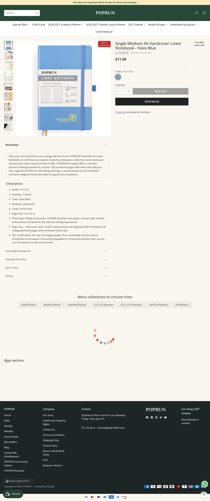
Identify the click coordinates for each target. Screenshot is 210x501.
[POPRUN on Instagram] (156, 418)
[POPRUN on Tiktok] (161, 418)
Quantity (120, 85)
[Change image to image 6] (8, 96)
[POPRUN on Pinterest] (151, 418)
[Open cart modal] (204, 13)
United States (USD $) (19, 481)
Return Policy (12, 267)
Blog (6, 447)
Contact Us (49, 429)
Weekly (8, 426)
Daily (7, 420)
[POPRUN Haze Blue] (63, 88)
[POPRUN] (105, 13)
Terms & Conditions (54, 435)
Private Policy (50, 445)
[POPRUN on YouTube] (165, 418)
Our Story (48, 415)
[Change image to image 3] (8, 66)
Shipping (120, 112)
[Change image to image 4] (8, 76)
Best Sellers (10, 442)
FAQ (45, 460)
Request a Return (52, 465)
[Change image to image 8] (8, 117)
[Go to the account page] (197, 13)
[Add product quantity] (128, 91)
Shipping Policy (51, 440)
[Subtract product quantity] (118, 91)
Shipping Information (16, 259)
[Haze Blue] (118, 77)
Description (12, 144)
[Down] (8, 133)
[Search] (37, 13)
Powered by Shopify (45, 486)
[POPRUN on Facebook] (147, 418)
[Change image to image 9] (8, 127)
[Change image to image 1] (8, 45)
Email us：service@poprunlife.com (105, 427)
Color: (124, 71)
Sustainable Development (18, 250)
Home (7, 415)
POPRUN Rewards (14, 470)
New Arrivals (11, 436)
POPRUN (123, 52)
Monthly (8, 431)
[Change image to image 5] (8, 86)
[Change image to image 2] (8, 55)
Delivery (10, 276)
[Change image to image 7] (8, 107)
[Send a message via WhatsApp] (205, 484)
